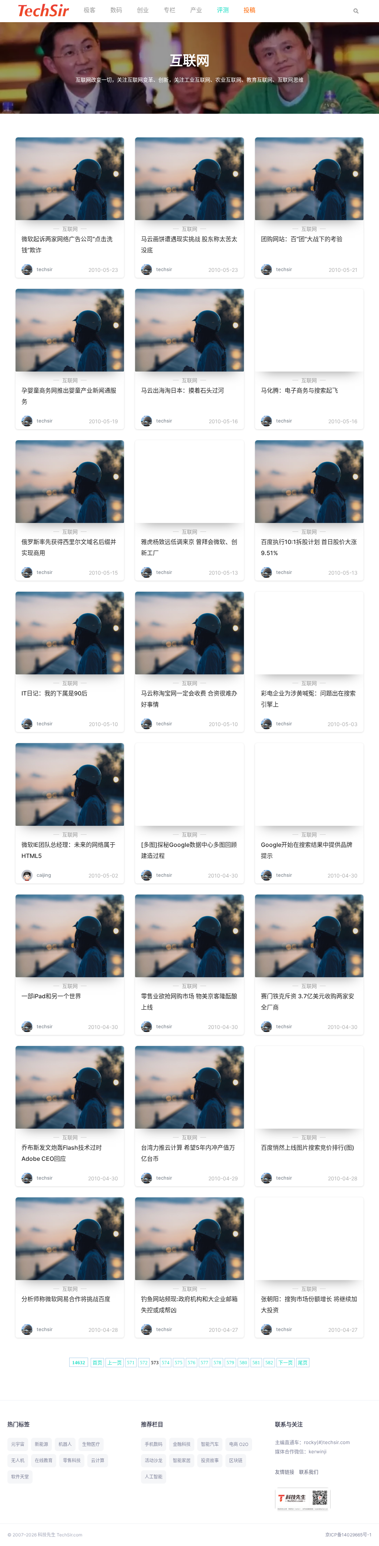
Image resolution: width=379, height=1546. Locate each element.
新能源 (41, 1444)
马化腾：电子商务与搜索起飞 (299, 390)
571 (131, 1362)
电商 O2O (238, 1444)
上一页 (114, 1362)
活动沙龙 (153, 1460)
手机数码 (153, 1444)
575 (178, 1362)
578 (217, 1362)
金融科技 (182, 1444)
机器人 (65, 1444)
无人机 (17, 1460)
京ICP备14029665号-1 (348, 1535)
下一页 (285, 1362)
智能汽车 (210, 1444)
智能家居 (182, 1460)
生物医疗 (91, 1444)
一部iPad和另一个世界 (51, 996)
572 (144, 1362)
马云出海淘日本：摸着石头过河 (182, 390)
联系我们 (308, 1472)
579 (230, 1362)
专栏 (169, 10)
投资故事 (210, 1460)
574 (166, 1362)
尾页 (303, 1362)
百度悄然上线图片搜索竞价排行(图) (307, 1147)
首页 (97, 1362)
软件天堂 (20, 1477)
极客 (89, 10)
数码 (116, 10)
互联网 (70, 229)
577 (204, 1362)
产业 (196, 10)
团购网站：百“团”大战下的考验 (301, 239)
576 (191, 1362)
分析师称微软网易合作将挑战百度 (65, 1299)
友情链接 (284, 1472)
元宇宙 (17, 1444)
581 (256, 1362)
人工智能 (153, 1477)
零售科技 (72, 1460)
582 (269, 1362)
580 (243, 1362)
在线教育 (44, 1460)
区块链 (235, 1460)
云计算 (97, 1460)
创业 (143, 10)
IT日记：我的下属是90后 (54, 693)
